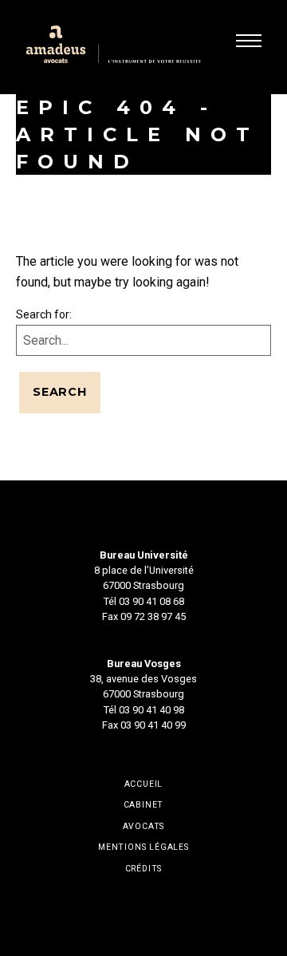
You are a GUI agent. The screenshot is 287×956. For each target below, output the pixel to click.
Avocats (144, 827)
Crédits (144, 869)
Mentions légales (143, 847)
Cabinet (144, 805)
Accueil (143, 784)
